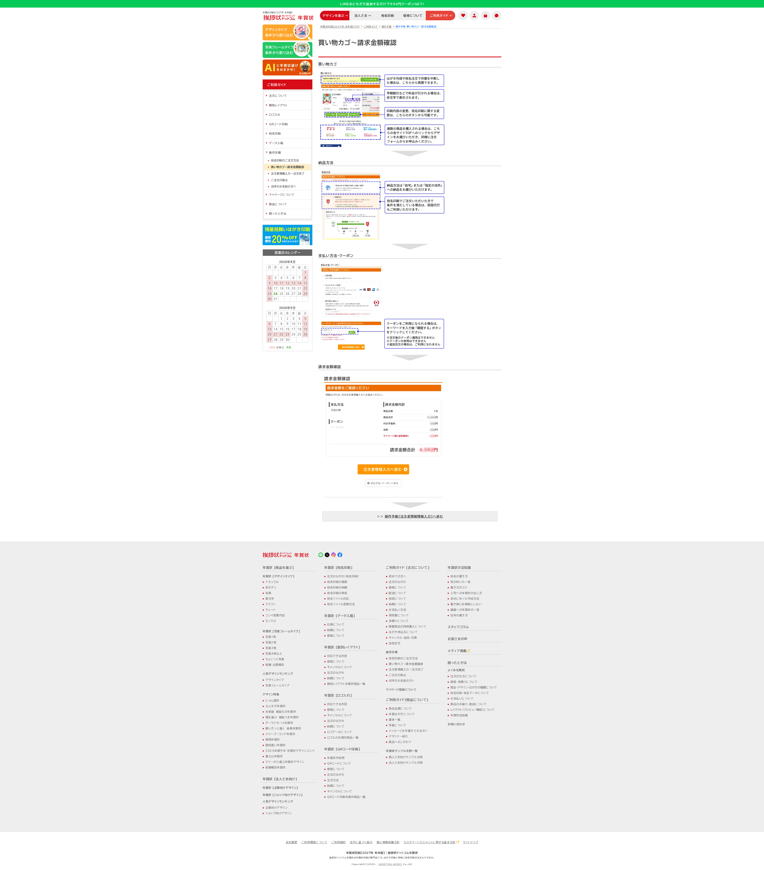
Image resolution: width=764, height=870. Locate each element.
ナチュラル (272, 582)
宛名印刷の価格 (337, 582)
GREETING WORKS (390, 864)
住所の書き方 (459, 615)
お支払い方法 (397, 609)
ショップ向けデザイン (278, 813)
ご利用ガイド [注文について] (408, 567)
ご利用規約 (338, 842)
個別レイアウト (278, 105)
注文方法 (333, 780)
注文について (278, 95)
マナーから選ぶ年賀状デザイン (284, 762)
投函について (397, 598)
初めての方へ (397, 576)
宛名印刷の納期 (337, 587)
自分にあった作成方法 (464, 598)
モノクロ (270, 621)
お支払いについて (462, 698)
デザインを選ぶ (333, 15)
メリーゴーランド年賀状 (280, 734)
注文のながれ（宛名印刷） (343, 576)
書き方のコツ (458, 587)
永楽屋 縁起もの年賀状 (280, 711)
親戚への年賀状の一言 (464, 609)
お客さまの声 (457, 638)
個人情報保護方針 (388, 842)
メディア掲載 (457, 650)
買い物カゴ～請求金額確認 (287, 167)
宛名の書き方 (459, 576)
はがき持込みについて (403, 632)
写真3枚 (270, 648)
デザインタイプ (274, 679)
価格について (413, 15)
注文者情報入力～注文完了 (287, 173)
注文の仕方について (463, 676)
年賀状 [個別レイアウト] (342, 647)
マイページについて (281, 194)
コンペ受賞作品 (275, 615)
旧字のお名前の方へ (283, 186)
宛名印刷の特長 (337, 593)
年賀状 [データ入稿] (339, 615)
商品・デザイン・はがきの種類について (473, 687)
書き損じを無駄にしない (466, 604)
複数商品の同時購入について (407, 626)
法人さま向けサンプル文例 (406, 762)
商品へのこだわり (400, 742)
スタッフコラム (458, 627)
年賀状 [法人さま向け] (280, 779)
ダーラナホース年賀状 (279, 722)
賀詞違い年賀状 (275, 745)
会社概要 (291, 842)
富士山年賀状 (274, 756)
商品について (278, 204)
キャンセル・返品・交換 (403, 637)
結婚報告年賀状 (275, 767)
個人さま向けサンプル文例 (406, 757)
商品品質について (400, 708)
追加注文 (394, 643)
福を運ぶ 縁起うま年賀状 (282, 717)
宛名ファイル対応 (338, 598)
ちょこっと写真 (274, 659)
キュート (270, 609)
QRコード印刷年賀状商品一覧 (346, 797)
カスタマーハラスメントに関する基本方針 (430, 842)
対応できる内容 (337, 656)
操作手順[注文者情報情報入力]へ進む (414, 516)
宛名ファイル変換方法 (341, 604)
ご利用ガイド (439, 15)
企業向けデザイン (276, 807)
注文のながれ (335, 672)
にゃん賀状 (272, 700)
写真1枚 (270, 636)
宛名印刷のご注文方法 (285, 160)
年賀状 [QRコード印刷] (342, 749)
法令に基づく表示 (361, 842)
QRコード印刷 (278, 124)
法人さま (361, 15)
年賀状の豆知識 (459, 567)
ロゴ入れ (275, 114)
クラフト (270, 604)
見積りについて (399, 621)
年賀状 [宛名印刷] (338, 567)
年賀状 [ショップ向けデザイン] (283, 795)
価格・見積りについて (464, 681)
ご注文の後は (279, 180)
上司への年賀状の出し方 (466, 593)
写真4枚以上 (273, 653)
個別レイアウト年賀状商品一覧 (346, 683)
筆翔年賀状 (272, 739)
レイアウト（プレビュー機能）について (472, 709)
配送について (397, 593)
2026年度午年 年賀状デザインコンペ (290, 750)
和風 (268, 593)
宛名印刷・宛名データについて (469, 693)
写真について (397, 725)
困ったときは (277, 213)
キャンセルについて (339, 667)
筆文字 (269, 598)
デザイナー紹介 (398, 736)
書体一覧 (394, 719)
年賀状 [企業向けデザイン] (280, 787)
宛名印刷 (387, 15)
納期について (335, 630)
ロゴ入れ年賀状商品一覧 (343, 737)
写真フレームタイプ (277, 685)
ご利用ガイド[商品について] (407, 699)
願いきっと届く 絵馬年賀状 (283, 728)
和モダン (271, 587)
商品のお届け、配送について (468, 704)
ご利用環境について (314, 842)
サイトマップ (470, 842)
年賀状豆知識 (459, 715)
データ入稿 (276, 143)
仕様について (335, 624)
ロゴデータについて (339, 732)
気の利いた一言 (460, 582)
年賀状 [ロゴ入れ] (338, 695)
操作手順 (387, 26)
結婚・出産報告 (274, 664)
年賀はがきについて (402, 714)
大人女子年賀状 (275, 706)
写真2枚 (270, 642)
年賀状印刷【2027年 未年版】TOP (340, 26)
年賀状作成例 (335, 758)
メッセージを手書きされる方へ (408, 730)
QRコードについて (339, 763)
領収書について (399, 615)
